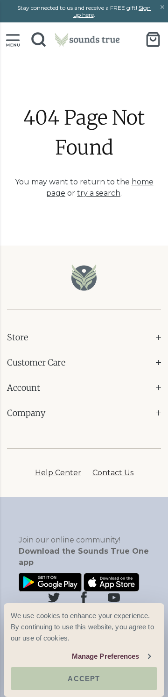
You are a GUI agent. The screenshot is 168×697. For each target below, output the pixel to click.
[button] (13, 39)
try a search (98, 193)
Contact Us (112, 472)
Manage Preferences (106, 656)
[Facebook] (84, 597)
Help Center (58, 472)
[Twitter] (54, 597)
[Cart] (153, 39)
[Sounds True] (87, 39)
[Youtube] (114, 597)
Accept (84, 679)
